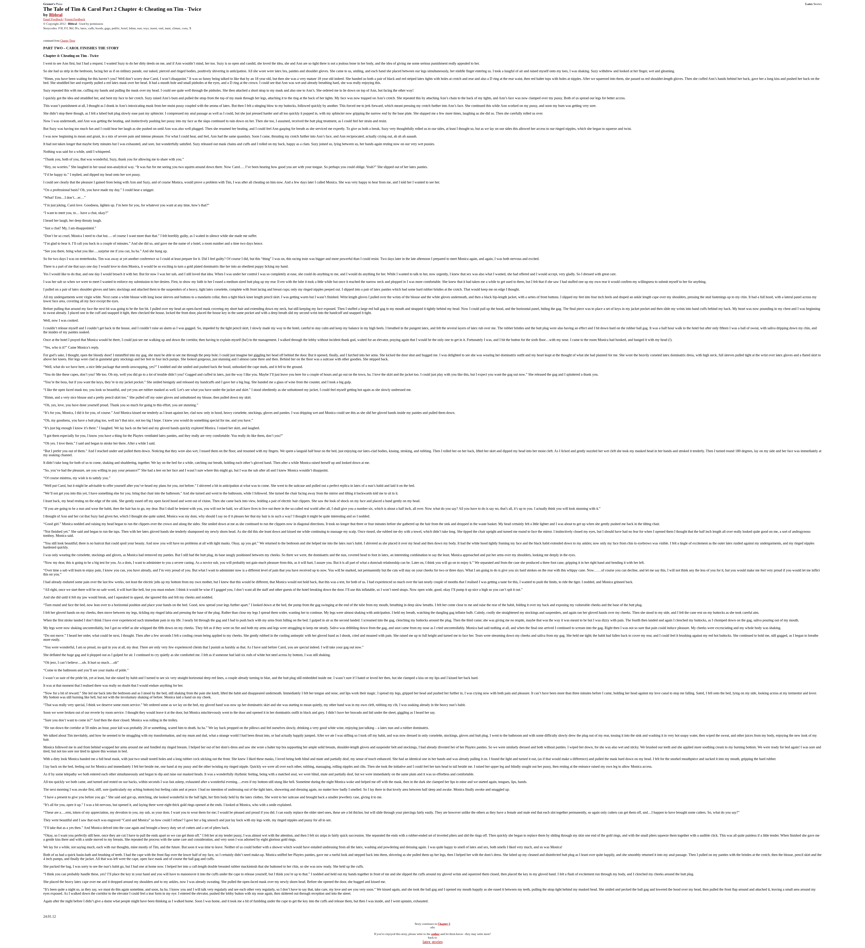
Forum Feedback (75, 19)
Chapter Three (67, 40)
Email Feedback (53, 19)
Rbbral (55, 14)
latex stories (433, 941)
